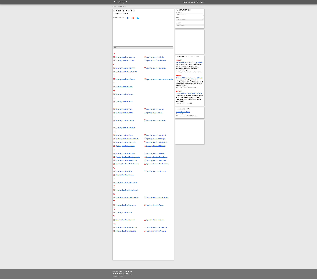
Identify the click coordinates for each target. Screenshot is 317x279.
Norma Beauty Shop (183, 112)
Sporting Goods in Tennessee (126, 205)
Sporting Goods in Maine (124, 135)
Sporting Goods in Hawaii (124, 102)
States (193, 2)
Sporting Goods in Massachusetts (127, 139)
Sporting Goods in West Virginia (157, 227)
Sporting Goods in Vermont (125, 220)
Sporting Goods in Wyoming (156, 231)
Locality (178, 23)
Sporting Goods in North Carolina (127, 164)
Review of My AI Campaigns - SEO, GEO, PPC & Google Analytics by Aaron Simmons (190, 78)
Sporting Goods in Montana (155, 146)
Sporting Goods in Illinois (155, 109)
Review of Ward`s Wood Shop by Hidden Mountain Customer (190, 62)
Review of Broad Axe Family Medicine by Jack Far (190, 94)
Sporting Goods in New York (156, 160)
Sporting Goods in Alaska (155, 57)
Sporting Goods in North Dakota (157, 164)
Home (114, 6)
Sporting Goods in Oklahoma (156, 171)
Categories (186, 2)
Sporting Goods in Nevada (155, 153)
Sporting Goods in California (125, 68)
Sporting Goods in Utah (124, 212)
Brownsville (179, 114)
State (177, 17)
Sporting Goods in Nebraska (125, 153)
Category (178, 12)
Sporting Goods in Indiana (124, 113)
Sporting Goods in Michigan (156, 139)
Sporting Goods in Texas (154, 205)
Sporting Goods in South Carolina (127, 197)
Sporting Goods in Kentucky (156, 120)
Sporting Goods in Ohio (124, 171)
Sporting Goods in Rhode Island (127, 190)
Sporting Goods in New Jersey (156, 157)
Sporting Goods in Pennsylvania (126, 182)
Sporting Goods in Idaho (124, 109)
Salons (184, 114)
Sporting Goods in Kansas (125, 120)
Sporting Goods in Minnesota (126, 142)
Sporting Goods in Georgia (125, 94)
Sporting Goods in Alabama (125, 57)
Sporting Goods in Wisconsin (126, 231)
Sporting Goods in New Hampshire (128, 157)
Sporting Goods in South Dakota (157, 197)
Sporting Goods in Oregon (125, 175)
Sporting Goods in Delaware (125, 79)
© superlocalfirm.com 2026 (122, 274)
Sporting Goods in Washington (126, 227)
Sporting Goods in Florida (124, 87)
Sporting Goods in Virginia (155, 220)
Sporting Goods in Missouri (125, 146)
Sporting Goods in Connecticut (126, 72)
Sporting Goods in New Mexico (126, 160)
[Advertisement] (143, 32)
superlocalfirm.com (120, 2)
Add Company (200, 2)
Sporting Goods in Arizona (125, 61)
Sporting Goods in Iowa (154, 113)
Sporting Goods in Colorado (156, 68)
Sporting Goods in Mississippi (156, 142)
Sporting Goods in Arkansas (156, 61)
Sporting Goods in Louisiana (125, 128)
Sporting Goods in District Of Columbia (159, 79)
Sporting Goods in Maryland (156, 135)
